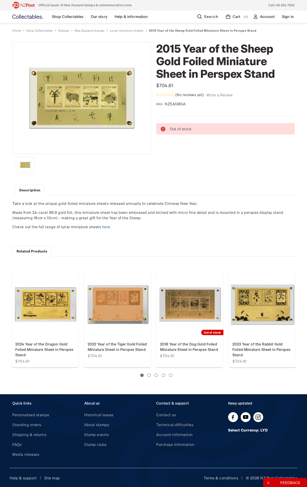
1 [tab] (142, 375)
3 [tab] (156, 375)
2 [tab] (149, 375)
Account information (174, 434)
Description (29, 190)
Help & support (23, 478)
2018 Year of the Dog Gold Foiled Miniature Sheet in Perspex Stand (189, 347)
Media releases (25, 454)
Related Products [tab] (32, 251)
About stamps (96, 425)
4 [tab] (163, 375)
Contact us (166, 415)
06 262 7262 (285, 5)
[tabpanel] (190, 319)
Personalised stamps (30, 415)
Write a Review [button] (219, 95)
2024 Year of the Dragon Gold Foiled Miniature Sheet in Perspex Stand (44, 349)
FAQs (17, 444)
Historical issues (98, 415)
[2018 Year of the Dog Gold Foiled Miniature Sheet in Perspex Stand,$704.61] (190, 304)
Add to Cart (45, 304)
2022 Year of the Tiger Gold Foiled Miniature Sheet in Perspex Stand (117, 347)
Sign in (288, 16)
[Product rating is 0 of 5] (165, 95)
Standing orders (26, 425)
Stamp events (96, 434)
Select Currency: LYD (248, 430)
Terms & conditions (221, 478)
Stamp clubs (95, 444)
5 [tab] (170, 375)
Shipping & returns (29, 434)
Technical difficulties (174, 425)
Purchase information (175, 444)
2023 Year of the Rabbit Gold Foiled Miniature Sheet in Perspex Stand (261, 349)
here (106, 227)
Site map (52, 478)
